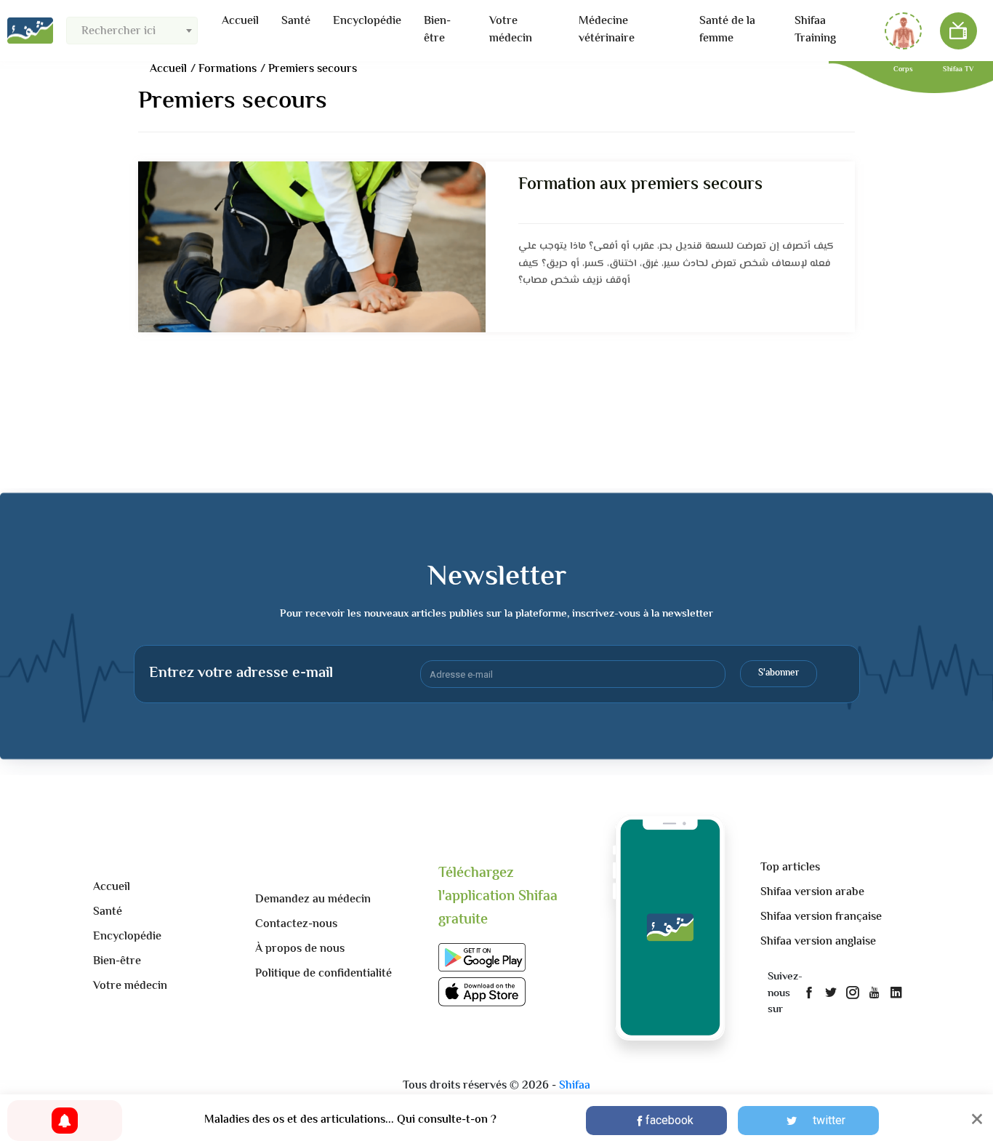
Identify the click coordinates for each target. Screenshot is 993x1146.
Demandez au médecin (313, 900)
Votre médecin (510, 30)
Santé (295, 21)
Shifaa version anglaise (818, 942)
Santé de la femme (727, 30)
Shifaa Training (815, 30)
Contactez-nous (296, 924)
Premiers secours (312, 69)
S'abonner (778, 673)
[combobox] (132, 30)
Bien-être (437, 30)
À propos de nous (300, 949)
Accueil (240, 21)
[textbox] (132, 32)
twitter (829, 1120)
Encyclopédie (367, 21)
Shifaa (574, 1086)
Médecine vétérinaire (607, 30)
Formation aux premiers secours (640, 185)
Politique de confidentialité (323, 974)
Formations (227, 69)
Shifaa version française (821, 917)
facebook (670, 1120)
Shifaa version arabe (812, 892)
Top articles (790, 868)
